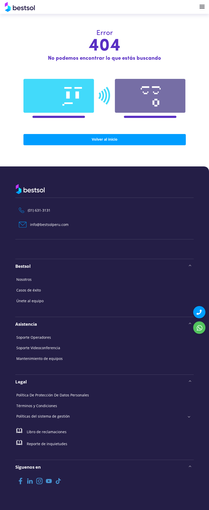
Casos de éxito (28, 290)
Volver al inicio (104, 139)
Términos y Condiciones (36, 405)
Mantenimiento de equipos (39, 358)
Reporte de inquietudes (46, 443)
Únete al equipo (30, 300)
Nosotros (24, 279)
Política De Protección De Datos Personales (52, 395)
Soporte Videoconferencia (38, 347)
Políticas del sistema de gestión (43, 416)
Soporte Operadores (33, 337)
